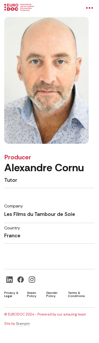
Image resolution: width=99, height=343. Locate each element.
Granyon (23, 323)
